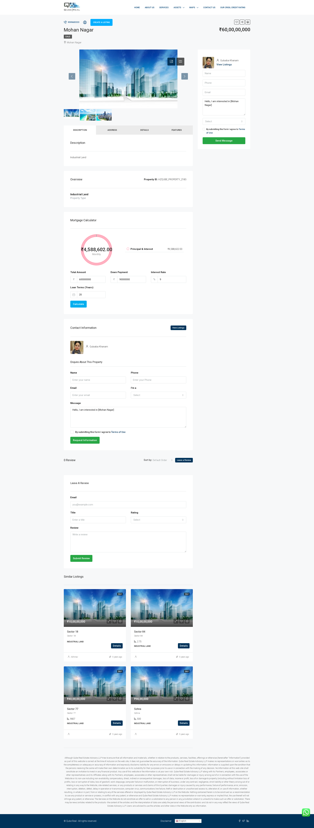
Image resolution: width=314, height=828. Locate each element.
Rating (134, 512)
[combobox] (158, 395)
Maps (192, 7)
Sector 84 (139, 631)
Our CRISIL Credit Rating (232, 7)
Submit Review (81, 558)
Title (73, 512)
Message (75, 403)
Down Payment (119, 272)
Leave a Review (184, 460)
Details (144, 130)
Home (137, 7)
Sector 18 (72, 631)
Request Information (85, 440)
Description (80, 130)
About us (149, 7)
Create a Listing (101, 22)
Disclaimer (166, 821)
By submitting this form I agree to (100, 432)
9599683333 (73, 22)
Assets (177, 7)
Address (112, 130)
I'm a (133, 387)
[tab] (171, 62)
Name (73, 372)
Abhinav (74, 657)
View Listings (178, 328)
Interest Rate (158, 272)
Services (164, 7)
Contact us (209, 7)
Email (73, 387)
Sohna (137, 709)
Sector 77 (72, 709)
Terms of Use (118, 432)
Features (177, 130)
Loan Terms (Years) (81, 287)
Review (74, 527)
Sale (67, 36)
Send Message (224, 140)
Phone (134, 372)
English (182, 821)
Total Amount (78, 272)
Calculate (78, 304)
